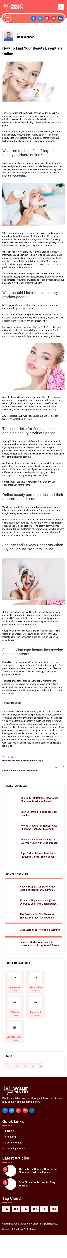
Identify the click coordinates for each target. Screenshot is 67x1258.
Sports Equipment (15, 1148)
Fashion (9, 1130)
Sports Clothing (13, 1142)
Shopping (10, 1136)
